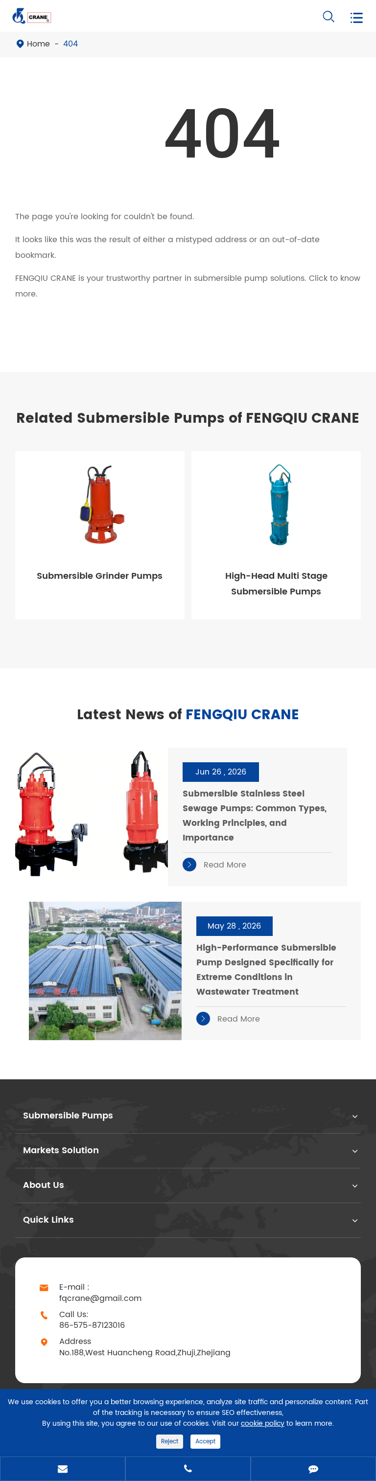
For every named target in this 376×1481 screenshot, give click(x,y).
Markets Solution (61, 1150)
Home (38, 44)
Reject (169, 1441)
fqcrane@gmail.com (100, 1298)
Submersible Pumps (68, 1116)
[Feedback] (313, 1470)
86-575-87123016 (92, 1325)
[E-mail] (62, 1470)
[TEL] (188, 1470)
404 (70, 44)
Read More (216, 865)
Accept (205, 1441)
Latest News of (188, 715)
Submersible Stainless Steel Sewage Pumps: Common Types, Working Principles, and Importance (255, 816)
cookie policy (262, 1423)
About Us (43, 1185)
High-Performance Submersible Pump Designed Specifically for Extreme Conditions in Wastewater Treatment (266, 970)
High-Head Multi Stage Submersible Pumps (276, 584)
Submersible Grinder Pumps (100, 576)
